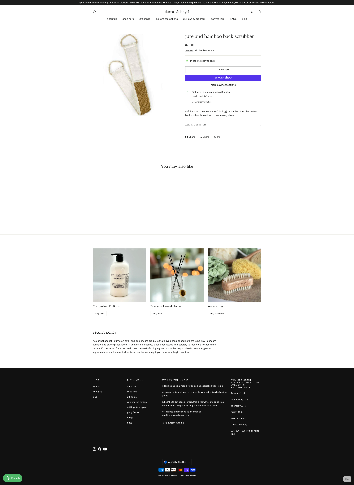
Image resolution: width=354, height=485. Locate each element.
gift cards (144, 19)
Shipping (189, 50)
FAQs (233, 19)
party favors (217, 19)
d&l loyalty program (194, 19)
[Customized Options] (119, 275)
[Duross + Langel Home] (177, 275)
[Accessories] (234, 275)
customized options (167, 19)
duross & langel (177, 12)
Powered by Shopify (187, 475)
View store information (202, 102)
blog (244, 19)
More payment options (223, 85)
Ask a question (195, 125)
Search (96, 386)
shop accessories (217, 313)
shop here (128, 19)
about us (112, 19)
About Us (97, 391)
